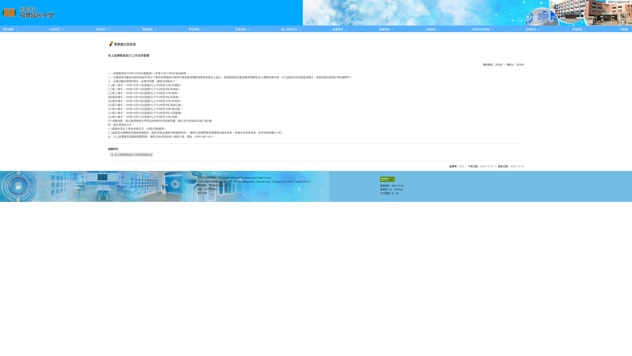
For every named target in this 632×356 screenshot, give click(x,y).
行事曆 (624, 29)
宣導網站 (531, 29)
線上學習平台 (289, 29)
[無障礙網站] (387, 181)
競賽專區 (384, 29)
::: (108, 35)
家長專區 (240, 29)
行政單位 (54, 29)
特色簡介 (101, 29)
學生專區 (194, 29)
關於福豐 (8, 29)
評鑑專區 (577, 29)
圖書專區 (338, 29)
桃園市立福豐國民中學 (619, 2)
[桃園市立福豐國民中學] (29, 13)
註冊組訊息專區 (481, 29)
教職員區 (147, 29)
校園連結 (431, 29)
